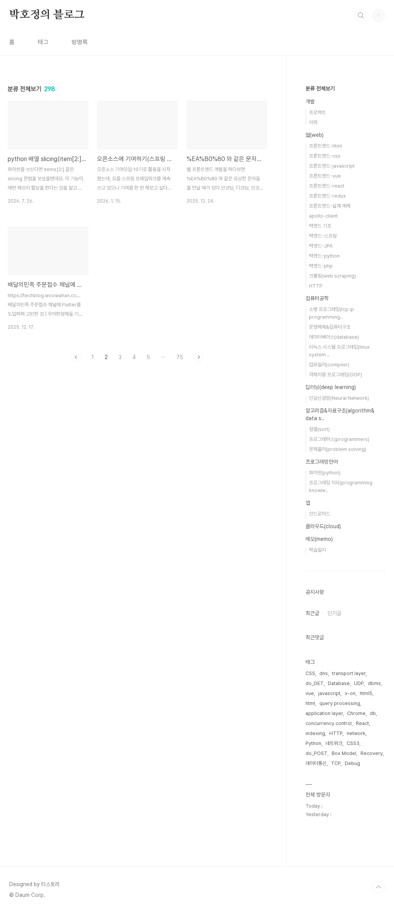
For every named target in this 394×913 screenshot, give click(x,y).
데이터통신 (316, 763)
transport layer (349, 673)
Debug (352, 763)
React (362, 723)
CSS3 (353, 743)
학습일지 (317, 550)
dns (323, 673)
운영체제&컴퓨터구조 (330, 327)
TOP (378, 887)
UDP (359, 683)
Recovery (372, 753)
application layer (324, 713)
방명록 (80, 42)
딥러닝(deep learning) (331, 387)
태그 (43, 42)
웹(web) (315, 135)
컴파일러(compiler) (329, 365)
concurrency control (329, 723)
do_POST (316, 753)
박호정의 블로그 (46, 15)
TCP (336, 763)
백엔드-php (321, 266)
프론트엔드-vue (325, 176)
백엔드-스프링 (323, 236)
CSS (310, 673)
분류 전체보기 (320, 88)
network (356, 733)
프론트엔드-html (325, 146)
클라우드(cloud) (323, 526)
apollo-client (323, 216)
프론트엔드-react (326, 186)
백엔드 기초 (320, 226)
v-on (350, 693)
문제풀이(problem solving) (337, 449)
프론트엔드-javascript (332, 166)
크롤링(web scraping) (332, 276)
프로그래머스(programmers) (339, 439)
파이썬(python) (325, 473)
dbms (374, 683)
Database (339, 683)
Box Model (344, 753)
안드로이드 (319, 514)
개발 (310, 101)
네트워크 (334, 743)
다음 (198, 357)
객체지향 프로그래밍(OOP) (335, 375)
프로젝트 (317, 112)
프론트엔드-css (325, 156)
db (373, 713)
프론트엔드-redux (327, 196)
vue (310, 693)
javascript (329, 693)
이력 (313, 122)
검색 (361, 15)
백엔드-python (324, 256)
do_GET (315, 683)
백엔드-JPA (320, 246)
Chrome (356, 713)
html (310, 703)
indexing (315, 733)
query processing (339, 703)
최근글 (312, 613)
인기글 (334, 613)
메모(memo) (319, 539)
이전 (76, 357)
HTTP (315, 286)
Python (313, 743)
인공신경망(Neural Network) (339, 398)
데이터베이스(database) (334, 337)
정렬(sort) (319, 429)
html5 (366, 693)
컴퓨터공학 (317, 298)
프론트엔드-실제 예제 (330, 206)
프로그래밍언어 (322, 462)
